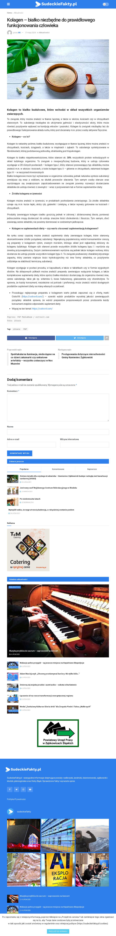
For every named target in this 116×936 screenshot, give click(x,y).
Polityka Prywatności (16, 799)
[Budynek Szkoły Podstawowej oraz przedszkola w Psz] (58, 835)
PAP (25, 329)
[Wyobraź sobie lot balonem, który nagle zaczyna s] (58, 870)
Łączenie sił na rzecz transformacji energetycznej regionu (46, 696)
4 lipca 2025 (15, 654)
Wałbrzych (14, 587)
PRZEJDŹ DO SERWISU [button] (58, 931)
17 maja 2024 (30, 32)
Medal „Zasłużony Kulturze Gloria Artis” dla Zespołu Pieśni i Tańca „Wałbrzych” (55, 707)
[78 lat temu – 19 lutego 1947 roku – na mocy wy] (23, 870)
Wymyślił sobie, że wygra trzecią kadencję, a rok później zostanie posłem (41, 510)
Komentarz (13, 391)
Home (9, 13)
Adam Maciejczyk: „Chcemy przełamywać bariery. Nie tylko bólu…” (50, 674)
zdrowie (16, 329)
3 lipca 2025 (25, 699)
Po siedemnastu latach (30, 499)
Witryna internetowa (69, 439)
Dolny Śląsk (12, 677)
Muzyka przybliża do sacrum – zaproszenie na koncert (33, 651)
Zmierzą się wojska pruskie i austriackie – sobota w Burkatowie (48, 685)
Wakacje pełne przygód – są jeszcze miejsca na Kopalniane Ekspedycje (52, 663)
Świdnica (13, 689)
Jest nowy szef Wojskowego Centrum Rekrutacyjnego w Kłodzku (48, 488)
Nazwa (10, 427)
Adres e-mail (13, 439)
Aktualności (18, 13)
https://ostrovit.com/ (32, 296)
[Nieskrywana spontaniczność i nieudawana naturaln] (23, 835)
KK (19, 32)
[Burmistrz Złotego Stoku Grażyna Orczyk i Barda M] (92, 870)
